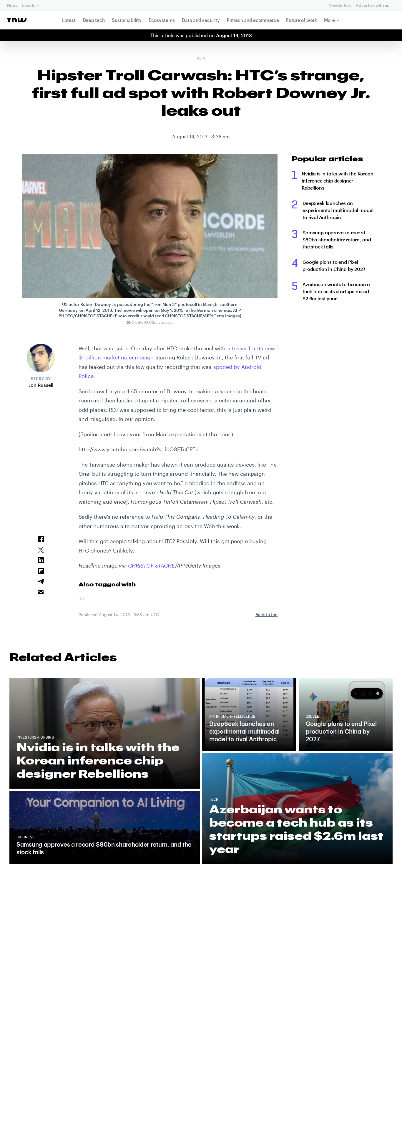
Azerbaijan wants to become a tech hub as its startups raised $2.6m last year (336, 291)
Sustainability (127, 20)
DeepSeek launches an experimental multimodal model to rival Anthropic (338, 210)
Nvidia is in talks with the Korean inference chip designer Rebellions (337, 180)
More (329, 20)
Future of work (301, 20)
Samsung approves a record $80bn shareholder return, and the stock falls (337, 239)
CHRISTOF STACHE (151, 565)
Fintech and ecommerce (253, 20)
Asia (201, 58)
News (12, 5)
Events (28, 5)
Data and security (201, 20)
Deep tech (94, 20)
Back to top (266, 614)
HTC (82, 599)
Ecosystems (162, 20)
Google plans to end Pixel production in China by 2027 (334, 265)
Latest (69, 20)
